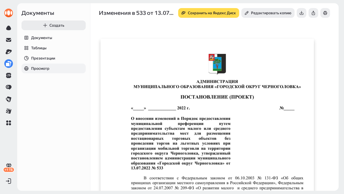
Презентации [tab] (43, 58)
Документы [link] (38, 13)
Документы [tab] (41, 38)
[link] (8, 13)
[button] (8, 123)
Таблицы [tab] (38, 48)
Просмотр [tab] (40, 68)
